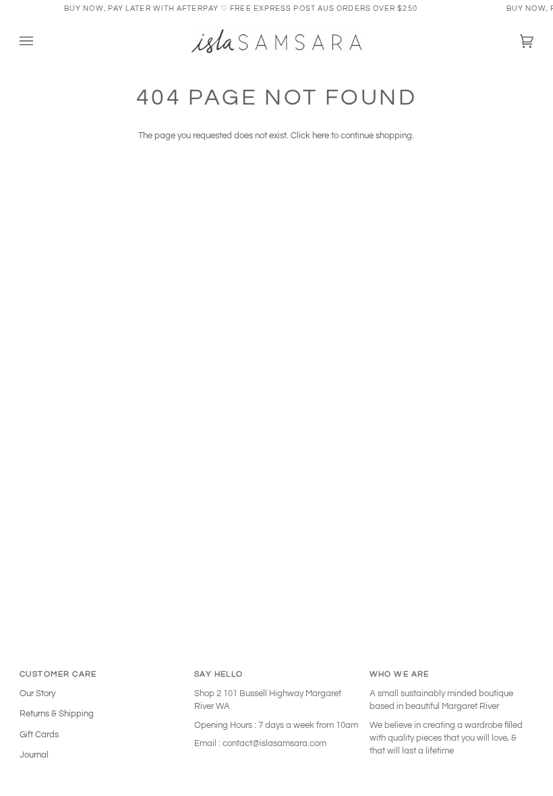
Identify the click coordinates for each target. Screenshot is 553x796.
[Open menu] (40, 41)
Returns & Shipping (57, 713)
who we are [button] (400, 674)
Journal (34, 755)
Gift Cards (39, 734)
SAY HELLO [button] (218, 674)
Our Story (37, 693)
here (320, 135)
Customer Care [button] (58, 674)
